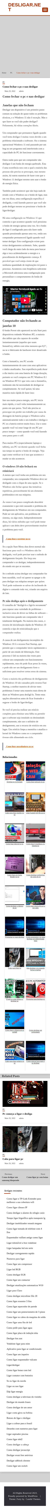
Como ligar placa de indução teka (22, 1333)
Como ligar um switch (17, 1466)
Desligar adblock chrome (18, 1460)
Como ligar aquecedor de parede (22, 1306)
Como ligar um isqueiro (18, 1354)
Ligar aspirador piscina (17, 1434)
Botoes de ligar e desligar (18, 1418)
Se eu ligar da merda (16, 1381)
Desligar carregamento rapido (20, 1253)
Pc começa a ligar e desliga (17, 1113)
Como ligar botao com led (19, 1370)
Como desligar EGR (16, 1274)
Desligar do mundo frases (19, 1402)
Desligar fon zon (14, 1338)
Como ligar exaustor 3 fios (19, 1301)
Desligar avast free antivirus (20, 1455)
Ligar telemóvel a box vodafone (21, 1243)
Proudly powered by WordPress (23, 1496)
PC (4, 82)
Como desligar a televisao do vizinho (24, 1397)
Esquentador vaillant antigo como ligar (25, 1237)
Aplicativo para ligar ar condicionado (24, 1349)
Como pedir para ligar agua (19, 1328)
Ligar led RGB (14, 1269)
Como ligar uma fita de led (19, 1322)
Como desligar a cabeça (18, 1444)
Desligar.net (24, 7)
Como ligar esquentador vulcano (22, 1359)
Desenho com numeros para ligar (22, 1428)
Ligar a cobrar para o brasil (19, 1423)
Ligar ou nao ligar (15, 1386)
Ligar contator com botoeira (20, 1375)
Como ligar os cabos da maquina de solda (26, 1317)
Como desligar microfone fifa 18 (22, 1296)
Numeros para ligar (16, 1258)
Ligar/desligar (13, 1365)
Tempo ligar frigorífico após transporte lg (26, 1218)
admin (21, 91)
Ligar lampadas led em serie (20, 1248)
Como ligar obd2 (14, 1439)
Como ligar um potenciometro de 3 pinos (26, 1312)
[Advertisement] (25, 42)
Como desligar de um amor (19, 1407)
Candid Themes (33, 1499)
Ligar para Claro (14, 1290)
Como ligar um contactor (18, 1280)
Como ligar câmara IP (17, 1207)
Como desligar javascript (18, 1450)
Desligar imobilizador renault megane (24, 1223)
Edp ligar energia (15, 1391)
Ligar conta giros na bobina (19, 1412)
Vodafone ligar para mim (18, 1343)
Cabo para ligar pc (13, 1159)
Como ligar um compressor (19, 1264)
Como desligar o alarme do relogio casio (25, 1213)
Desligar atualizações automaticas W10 (25, 1285)
